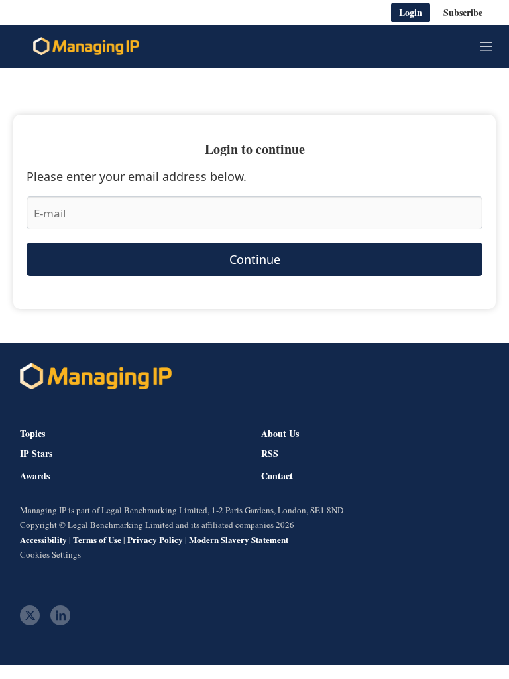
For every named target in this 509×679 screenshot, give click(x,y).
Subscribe (462, 12)
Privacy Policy (155, 539)
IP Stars (36, 453)
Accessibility (43, 539)
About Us (280, 433)
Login (410, 12)
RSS (269, 453)
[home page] (86, 46)
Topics (32, 433)
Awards (35, 476)
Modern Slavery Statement (238, 539)
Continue (254, 259)
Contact (277, 476)
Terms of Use (97, 539)
